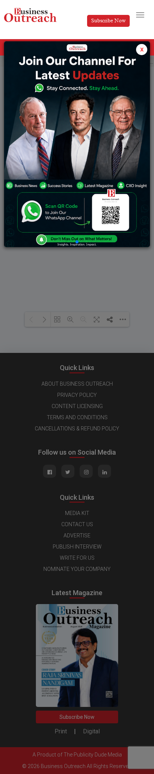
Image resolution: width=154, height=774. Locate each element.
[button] (77, 241)
